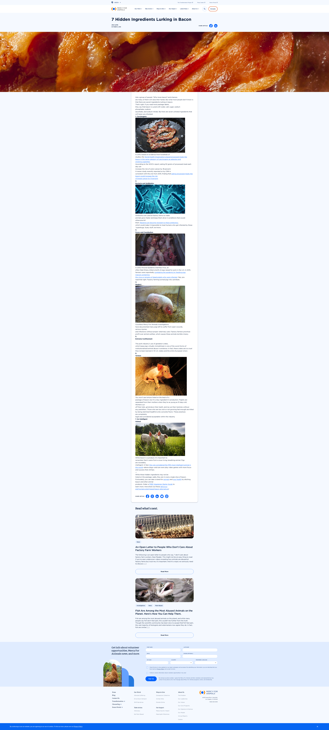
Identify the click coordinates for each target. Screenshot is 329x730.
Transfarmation (117, 701)
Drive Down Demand (140, 699)
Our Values (181, 702)
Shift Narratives (138, 702)
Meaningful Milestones (162, 714)
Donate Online (160, 702)
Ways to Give (160, 8)
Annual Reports (182, 716)
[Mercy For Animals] (119, 8)
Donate (213, 9)
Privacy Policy (78, 726)
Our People (181, 712)
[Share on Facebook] (211, 26)
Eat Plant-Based (139, 714)
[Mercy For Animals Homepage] (208, 693)
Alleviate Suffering (139, 695)
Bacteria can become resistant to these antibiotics (159, 223)
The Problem (182, 695)
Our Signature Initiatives (185, 709)
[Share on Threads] (152, 496)
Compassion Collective (163, 695)
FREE (161, 484)
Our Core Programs (184, 705)
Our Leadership (182, 699)
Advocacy (137, 710)
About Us (195, 8)
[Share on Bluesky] (162, 496)
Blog (113, 695)
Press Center (200, 2)
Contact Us (115, 698)
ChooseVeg (116, 704)
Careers (180, 719)
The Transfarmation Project (185, 2)
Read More (164, 571)
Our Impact (172, 8)
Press (114, 692)
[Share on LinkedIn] (216, 26)
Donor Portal (213, 2)
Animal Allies (160, 699)
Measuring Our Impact (162, 710)
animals (166, 479)
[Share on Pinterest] (167, 496)
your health (177, 479)
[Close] (317, 726)
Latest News (183, 8)
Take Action (148, 8)
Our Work (138, 8)
